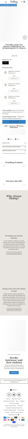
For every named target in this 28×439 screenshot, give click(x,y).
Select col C (14, 103)
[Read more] (14, 335)
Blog (17, 401)
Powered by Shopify (14, 426)
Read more (14, 127)
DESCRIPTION (5, 143)
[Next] (24, 166)
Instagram (22, 401)
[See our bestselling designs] (14, 218)
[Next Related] (24, 185)
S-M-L (5, 62)
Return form (20, 405)
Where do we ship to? (17, 398)
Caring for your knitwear (9, 401)
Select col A (14, 78)
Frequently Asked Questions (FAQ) (14, 407)
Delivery (8, 398)
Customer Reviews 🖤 (14, 414)
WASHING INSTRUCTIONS (9, 150)
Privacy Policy (21, 410)
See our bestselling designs (14, 253)
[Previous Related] (4, 185)
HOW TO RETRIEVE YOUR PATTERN (11, 147)
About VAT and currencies (17, 412)
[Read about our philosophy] (14, 271)
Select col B (14, 91)
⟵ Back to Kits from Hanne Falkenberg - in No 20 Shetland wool (14, 381)
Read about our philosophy (14, 309)
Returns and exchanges (10, 405)
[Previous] (4, 166)
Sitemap (7, 412)
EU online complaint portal (10, 410)
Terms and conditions (14, 403)
